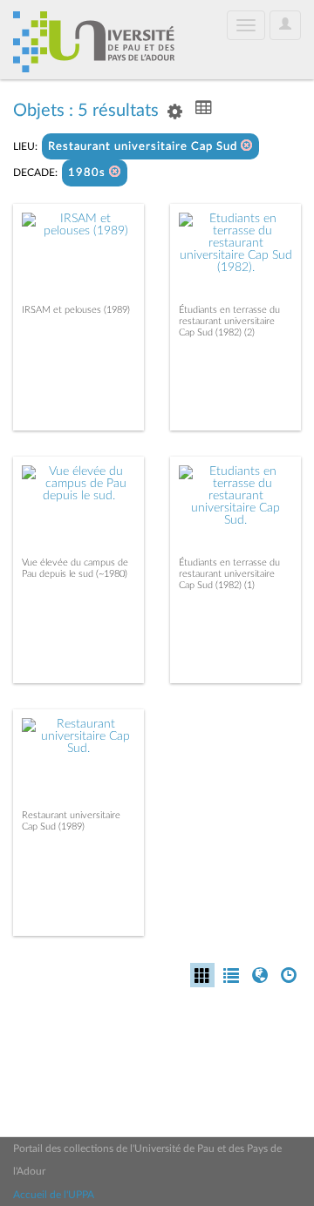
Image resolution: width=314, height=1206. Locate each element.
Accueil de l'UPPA (53, 1194)
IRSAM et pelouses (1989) (76, 310)
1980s (88, 173)
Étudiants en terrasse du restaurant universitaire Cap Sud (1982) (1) (229, 574)
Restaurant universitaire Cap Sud (144, 146)
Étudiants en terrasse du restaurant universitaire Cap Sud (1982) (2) (229, 321)
